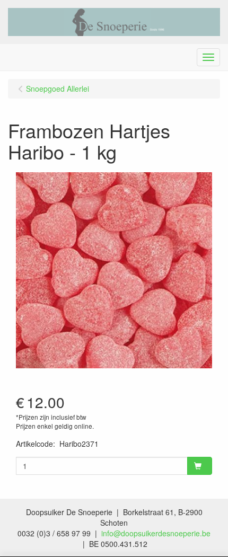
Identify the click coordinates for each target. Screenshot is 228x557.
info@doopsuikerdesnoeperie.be (156, 533)
